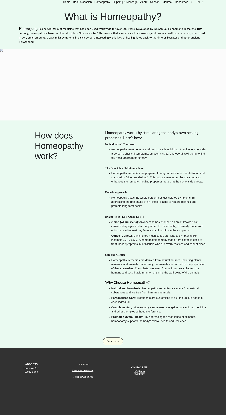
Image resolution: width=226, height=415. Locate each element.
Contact (167, 2)
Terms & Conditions (83, 376)
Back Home (113, 341)
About (143, 2)
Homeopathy (102, 2)
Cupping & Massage (125, 2)
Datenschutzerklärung (82, 370)
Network (155, 2)
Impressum (84, 364)
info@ (137, 371)
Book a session (82, 2)
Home (66, 2)
